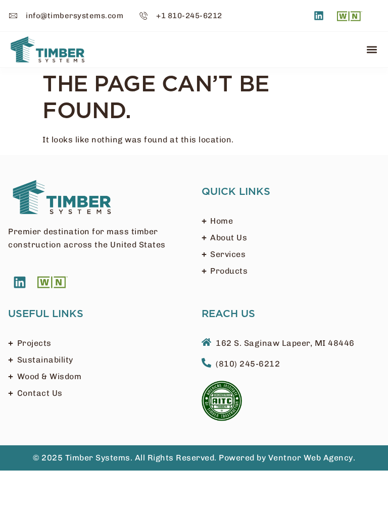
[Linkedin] (319, 16)
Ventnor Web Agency (310, 457)
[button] (371, 49)
